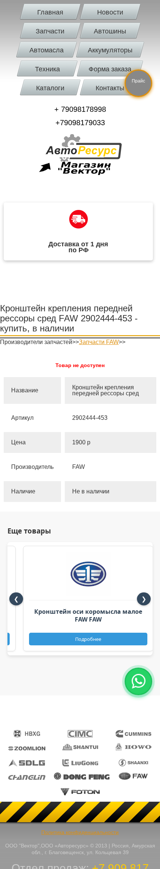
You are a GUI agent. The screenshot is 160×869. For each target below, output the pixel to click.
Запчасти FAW (99, 342)
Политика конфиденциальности (80, 832)
